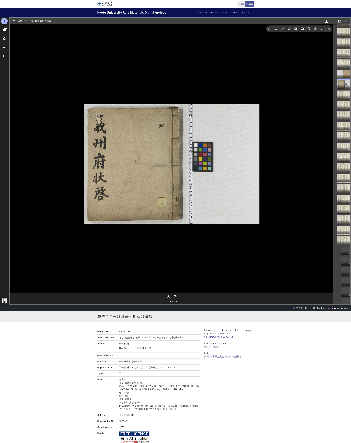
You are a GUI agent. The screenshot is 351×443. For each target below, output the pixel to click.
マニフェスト (302, 308)
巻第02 (216, 346)
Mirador (319, 308)
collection (201, 12)
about (235, 12)
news (225, 12)
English (249, 4)
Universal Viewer (339, 308)
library (246, 12)
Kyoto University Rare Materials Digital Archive (131, 12)
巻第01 (207, 346)
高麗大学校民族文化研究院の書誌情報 (223, 356)
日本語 (241, 4)
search (214, 12)
